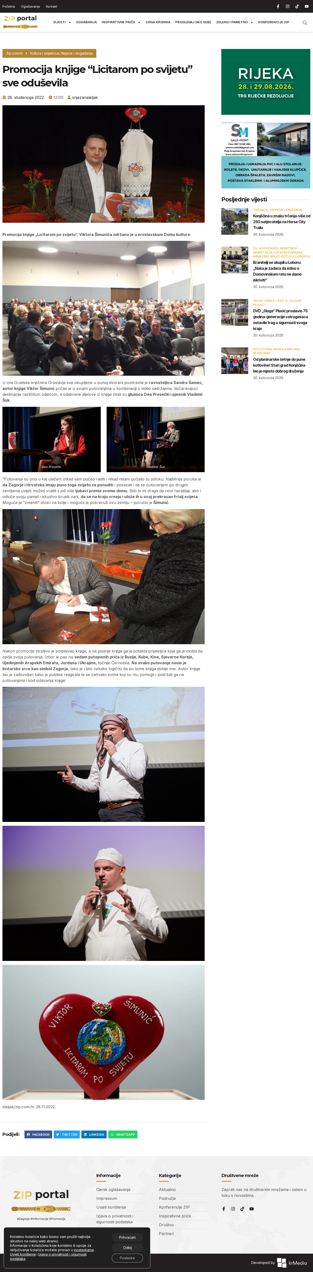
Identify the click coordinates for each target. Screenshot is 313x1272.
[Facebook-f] (278, 6)
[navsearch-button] (302, 22)
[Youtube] (307, 6)
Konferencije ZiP (273, 22)
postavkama (84, 1250)
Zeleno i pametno (232, 22)
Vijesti (59, 22)
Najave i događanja (77, 53)
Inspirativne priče (118, 22)
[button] (38, 1134)
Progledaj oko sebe (193, 22)
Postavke (127, 1258)
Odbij (127, 1248)
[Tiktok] (297, 6)
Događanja (86, 22)
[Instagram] (287, 6)
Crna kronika (158, 22)
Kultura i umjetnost (44, 53)
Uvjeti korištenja (23, 1254)
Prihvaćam (127, 1237)
